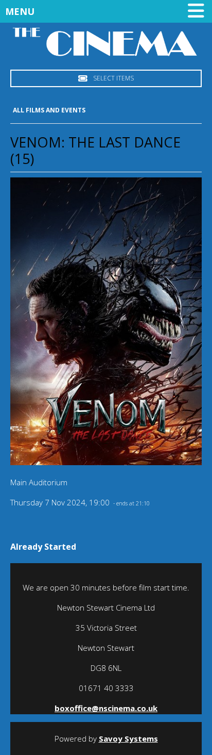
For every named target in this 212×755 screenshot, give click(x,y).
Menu (19, 11)
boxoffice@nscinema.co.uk (106, 708)
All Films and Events (49, 110)
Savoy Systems (128, 738)
